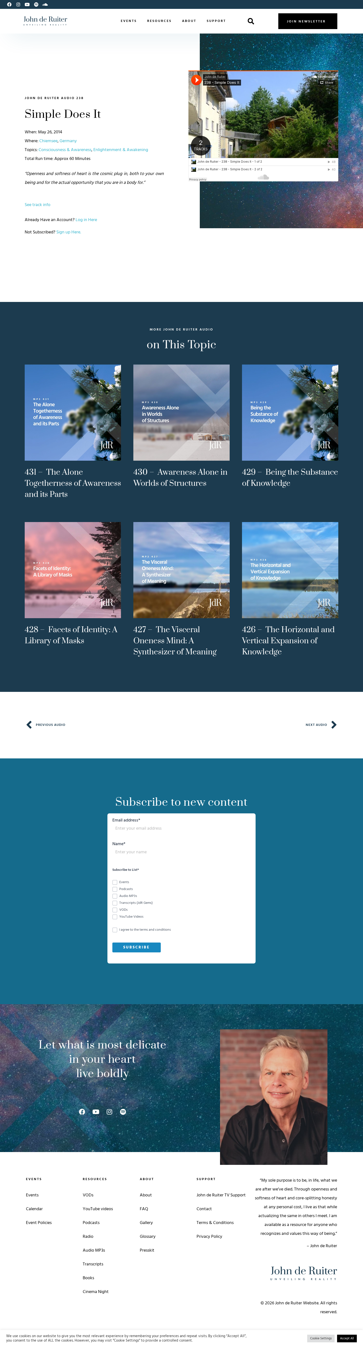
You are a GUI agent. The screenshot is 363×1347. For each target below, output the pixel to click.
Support (216, 21)
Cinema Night (96, 1291)
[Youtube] (27, 4)
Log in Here (86, 220)
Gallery (146, 1222)
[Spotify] (36, 4)
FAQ (144, 1209)
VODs (88, 1195)
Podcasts (91, 1222)
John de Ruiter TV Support (221, 1195)
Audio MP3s (94, 1250)
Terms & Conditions (215, 1222)
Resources (159, 21)
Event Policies (39, 1222)
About (189, 21)
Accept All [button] (347, 1338)
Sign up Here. (68, 232)
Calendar (34, 1209)
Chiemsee (48, 141)
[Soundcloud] (44, 4)
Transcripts (93, 1264)
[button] (251, 21)
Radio (88, 1236)
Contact (204, 1209)
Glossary (148, 1236)
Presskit (147, 1250)
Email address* (126, 821)
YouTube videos (98, 1209)
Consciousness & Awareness (65, 150)
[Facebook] (9, 4)
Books (88, 1278)
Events (129, 21)
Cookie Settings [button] (321, 1338)
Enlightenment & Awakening (120, 150)
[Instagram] (18, 4)
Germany (68, 141)
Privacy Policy (209, 1236)
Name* (118, 845)
